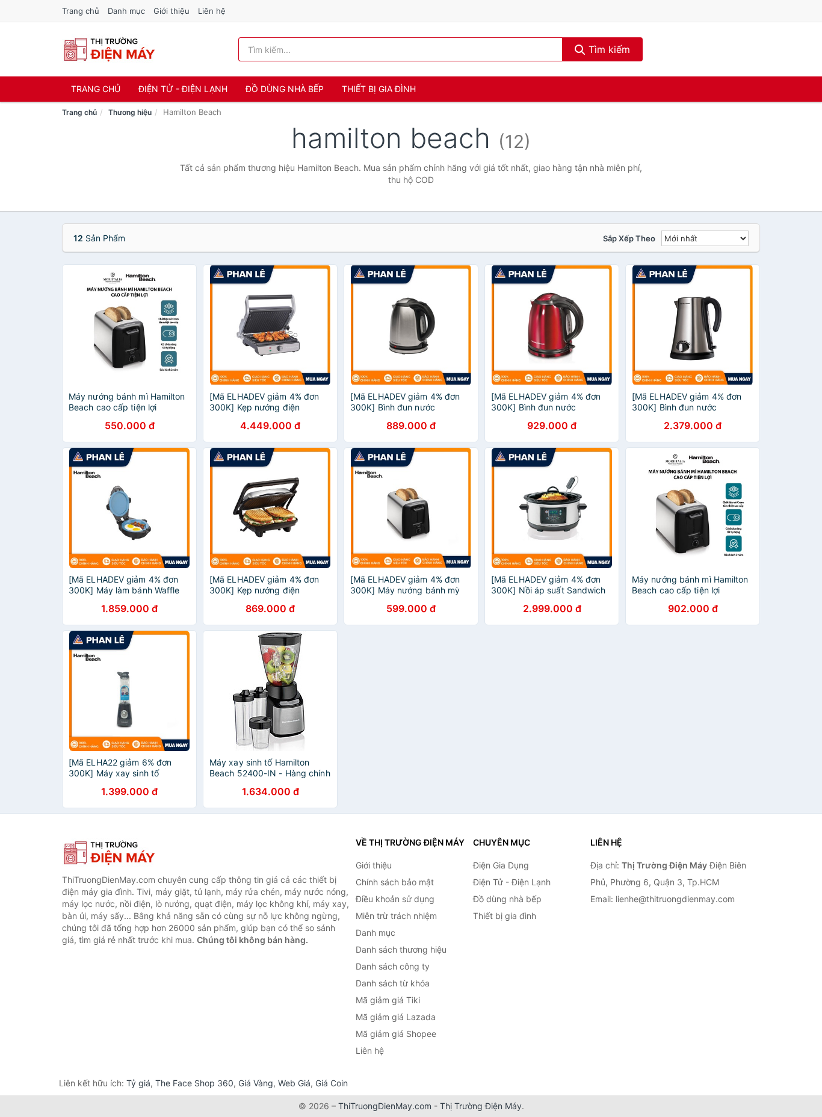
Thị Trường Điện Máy (481, 1106)
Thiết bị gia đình (379, 89)
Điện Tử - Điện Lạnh (182, 89)
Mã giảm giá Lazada (396, 1017)
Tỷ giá (138, 1083)
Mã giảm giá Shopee (396, 1034)
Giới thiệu (171, 11)
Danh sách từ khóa (393, 983)
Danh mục (126, 11)
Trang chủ (80, 11)
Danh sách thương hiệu (401, 949)
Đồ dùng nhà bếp (285, 89)
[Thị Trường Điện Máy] (122, 853)
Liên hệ (212, 11)
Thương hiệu (130, 112)
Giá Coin (331, 1083)
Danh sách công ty (393, 966)
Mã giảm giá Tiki (388, 1000)
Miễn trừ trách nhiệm (396, 916)
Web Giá (294, 1083)
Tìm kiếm (608, 49)
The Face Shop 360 (194, 1083)
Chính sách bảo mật (395, 882)
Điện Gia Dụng (501, 865)
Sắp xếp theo (629, 238)
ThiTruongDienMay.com (384, 1106)
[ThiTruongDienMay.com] (108, 49)
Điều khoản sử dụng (395, 899)
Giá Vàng (255, 1083)
